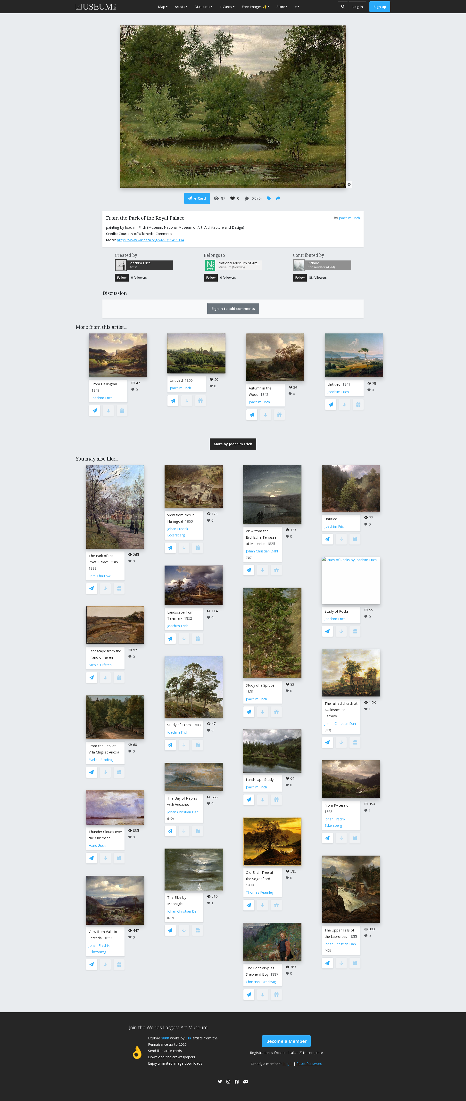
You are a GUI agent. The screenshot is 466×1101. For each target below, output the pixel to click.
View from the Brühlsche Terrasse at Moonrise (261, 537)
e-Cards (226, 6)
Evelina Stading (101, 759)
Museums (202, 6)
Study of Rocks (337, 611)
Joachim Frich (349, 218)
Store (280, 6)
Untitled (176, 380)
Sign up (380, 6)
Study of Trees (179, 724)
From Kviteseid (337, 805)
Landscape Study (260, 779)
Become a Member (286, 1041)
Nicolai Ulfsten (100, 665)
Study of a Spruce (260, 685)
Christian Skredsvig (261, 982)
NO (170, 819)
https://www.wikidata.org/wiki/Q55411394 (150, 240)
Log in (357, 6)
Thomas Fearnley (260, 892)
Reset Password (309, 1063)
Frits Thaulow (99, 576)
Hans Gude (97, 845)
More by (233, 444)
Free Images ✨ (254, 6)
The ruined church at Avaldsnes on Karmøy (341, 709)
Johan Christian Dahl (183, 812)
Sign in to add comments (233, 308)
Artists (180, 6)
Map (161, 6)
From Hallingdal (104, 384)
